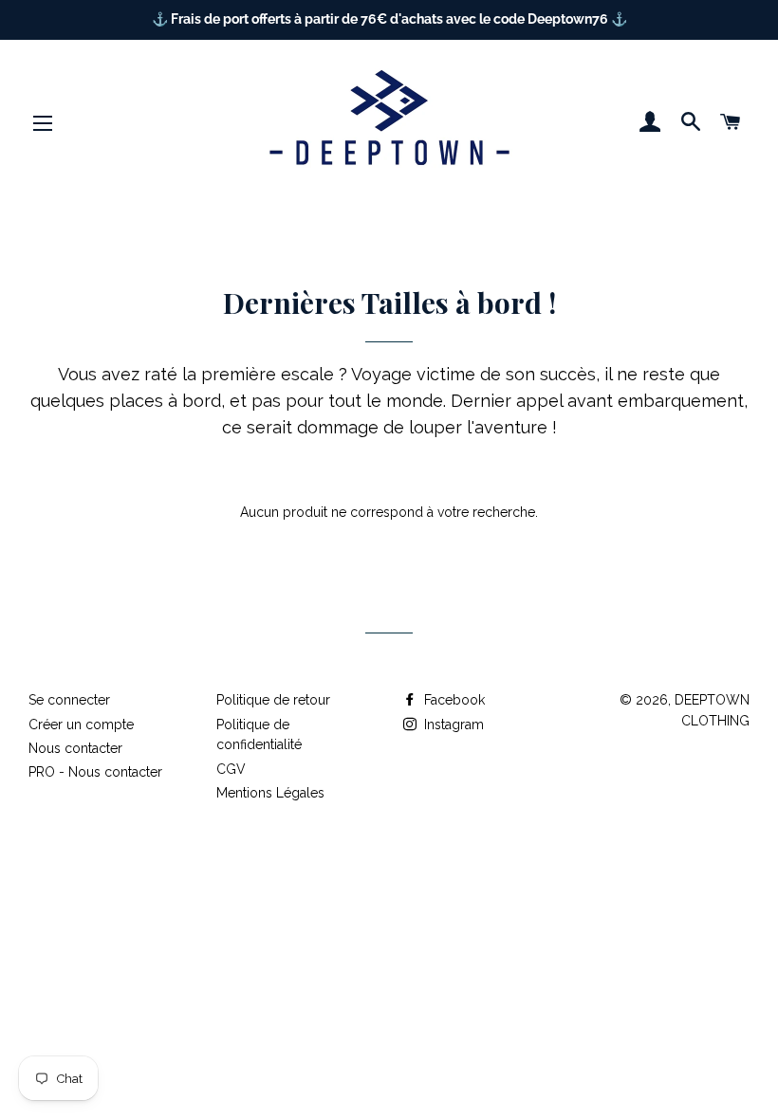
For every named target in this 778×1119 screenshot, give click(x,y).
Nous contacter (75, 748)
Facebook (452, 699)
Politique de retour (273, 699)
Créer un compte (81, 724)
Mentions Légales (270, 792)
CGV (231, 769)
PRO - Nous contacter (95, 772)
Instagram (452, 724)
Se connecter (69, 699)
